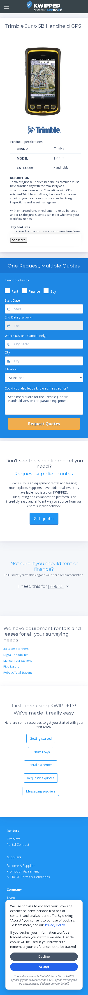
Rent (15, 291)
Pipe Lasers (11, 666)
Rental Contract (18, 844)
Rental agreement (41, 765)
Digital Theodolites (15, 655)
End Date (18, 317)
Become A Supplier (21, 866)
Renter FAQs (40, 752)
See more (18, 240)
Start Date (12, 300)
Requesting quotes (40, 778)
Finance (34, 291)
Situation (11, 369)
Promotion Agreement (23, 871)
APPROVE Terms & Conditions (28, 877)
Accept (44, 966)
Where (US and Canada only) (25, 336)
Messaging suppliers (41, 791)
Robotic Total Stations (17, 672)
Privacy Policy (55, 925)
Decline (44, 956)
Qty (7, 352)
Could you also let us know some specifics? (36, 388)
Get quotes (44, 518)
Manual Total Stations (17, 661)
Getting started (41, 738)
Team (11, 898)
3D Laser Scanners (16, 649)
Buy (53, 291)
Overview (13, 839)
